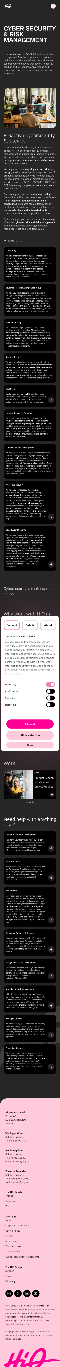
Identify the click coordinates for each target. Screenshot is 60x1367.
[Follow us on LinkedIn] (27, 1293)
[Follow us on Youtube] (36, 1293)
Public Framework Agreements (22, 1256)
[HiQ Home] (9, 6)
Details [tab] (30, 625)
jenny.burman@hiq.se (17, 1161)
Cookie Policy (12, 1230)
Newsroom (11, 1241)
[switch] (50, 691)
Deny (30, 745)
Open (53, 6)
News (8, 1220)
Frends (9, 1195)
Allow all (30, 724)
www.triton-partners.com (17, 1324)
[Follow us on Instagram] (9, 1293)
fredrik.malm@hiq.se (16, 1182)
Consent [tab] (11, 625)
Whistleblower (13, 1246)
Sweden (9, 1270)
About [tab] (48, 625)
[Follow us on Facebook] (18, 1293)
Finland (9, 1276)
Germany (10, 1281)
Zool (7, 1206)
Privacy (9, 1235)
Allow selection (30, 735)
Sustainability (12, 1251)
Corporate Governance (17, 1225)
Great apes (11, 1200)
